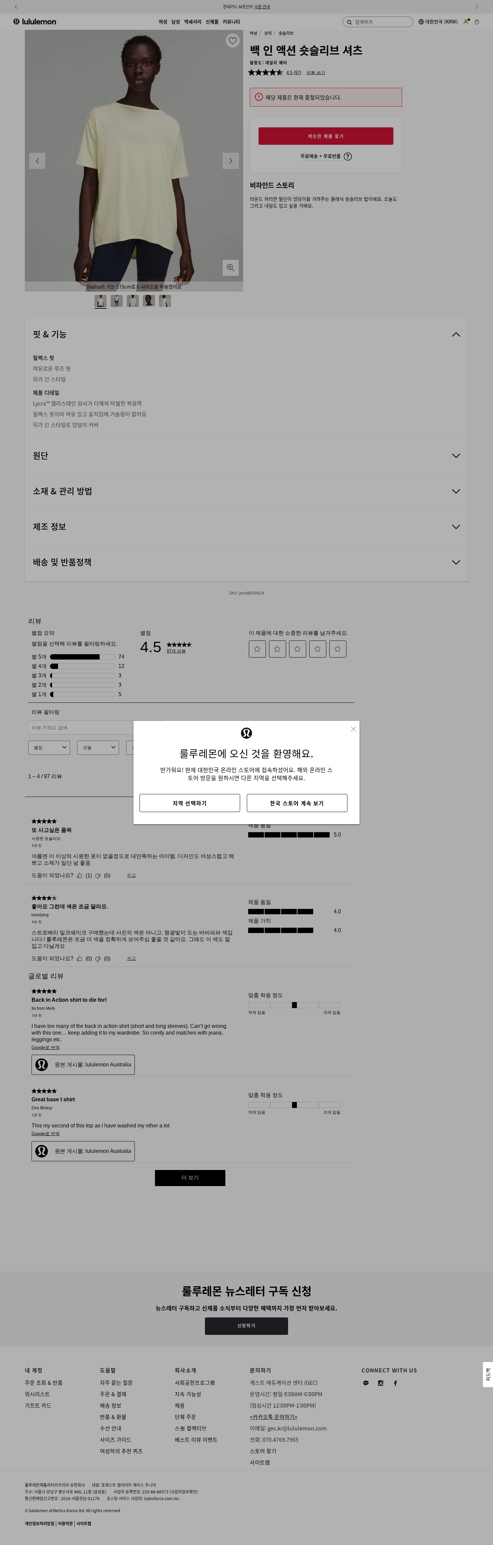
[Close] (356, 727)
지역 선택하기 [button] (190, 803)
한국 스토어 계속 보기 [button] (297, 803)
